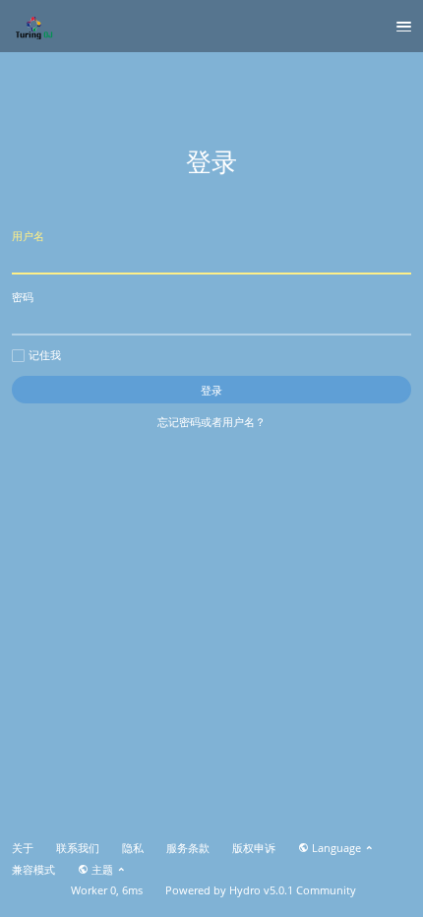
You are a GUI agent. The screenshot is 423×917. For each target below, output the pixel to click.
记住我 (45, 355)
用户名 (28, 235)
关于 (22, 848)
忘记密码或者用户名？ (211, 421)
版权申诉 (253, 848)
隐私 (133, 848)
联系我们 (77, 848)
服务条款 (188, 848)
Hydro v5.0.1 (261, 890)
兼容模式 (33, 870)
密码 (22, 296)
